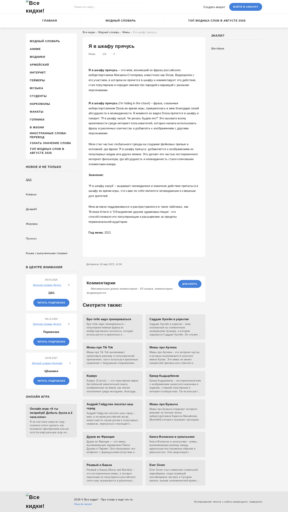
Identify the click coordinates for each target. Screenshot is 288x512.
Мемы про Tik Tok (100, 347)
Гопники (37, 119)
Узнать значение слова (50, 143)
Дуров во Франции (101, 436)
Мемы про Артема (163, 347)
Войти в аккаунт (245, 6)
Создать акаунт (214, 7)
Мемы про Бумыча (163, 404)
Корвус (92, 375)
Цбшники (51, 371)
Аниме (35, 49)
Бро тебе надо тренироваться (109, 319)
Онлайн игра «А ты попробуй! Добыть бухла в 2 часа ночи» (51, 413)
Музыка (36, 88)
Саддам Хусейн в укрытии (169, 319)
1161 (51, 293)
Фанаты (36, 111)
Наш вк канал (83, 504)
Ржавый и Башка (99, 465)
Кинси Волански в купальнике (172, 436)
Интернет (38, 72)
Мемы (126, 32)
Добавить (189, 284)
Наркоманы (40, 103)
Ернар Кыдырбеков (164, 375)
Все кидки (89, 32)
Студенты (38, 96)
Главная (49, 20)
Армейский (39, 64)
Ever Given (157, 465)
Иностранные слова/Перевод (48, 135)
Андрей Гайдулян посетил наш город (110, 406)
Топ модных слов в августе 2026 (217, 20)
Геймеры (37, 80)
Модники (37, 56)
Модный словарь (121, 20)
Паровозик (51, 331)
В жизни (37, 127)
